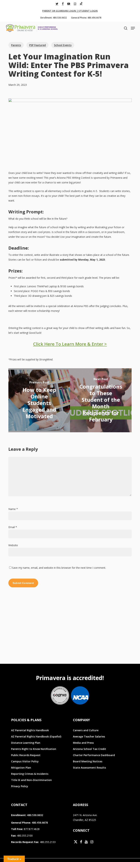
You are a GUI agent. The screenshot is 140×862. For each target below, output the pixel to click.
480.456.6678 (40, 822)
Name (13, 509)
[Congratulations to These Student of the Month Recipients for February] (101, 400)
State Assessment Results (89, 767)
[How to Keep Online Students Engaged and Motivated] (39, 400)
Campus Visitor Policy (25, 761)
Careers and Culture (85, 730)
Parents (16, 45)
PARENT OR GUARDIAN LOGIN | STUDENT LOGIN (70, 10)
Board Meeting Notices (87, 761)
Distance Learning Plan (25, 742)
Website (13, 545)
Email (12, 527)
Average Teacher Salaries (89, 736)
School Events (62, 45)
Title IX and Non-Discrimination (31, 780)
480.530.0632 (35, 815)
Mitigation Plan (21, 767)
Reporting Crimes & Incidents (29, 774)
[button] (133, 28)
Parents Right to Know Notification (33, 749)
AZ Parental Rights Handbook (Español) (36, 736)
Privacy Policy (19, 786)
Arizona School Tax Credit (89, 749)
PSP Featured (37, 45)
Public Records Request (25, 755)
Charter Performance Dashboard (94, 755)
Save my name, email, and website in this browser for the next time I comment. (59, 567)
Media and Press (83, 742)
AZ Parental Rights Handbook (30, 730)
